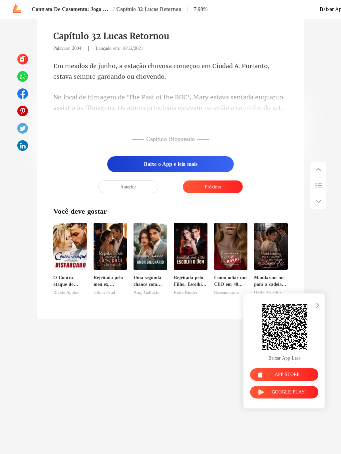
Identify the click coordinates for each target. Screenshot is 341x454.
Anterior (128, 186)
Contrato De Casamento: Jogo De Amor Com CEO (72, 9)
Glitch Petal (104, 292)
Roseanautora (226, 292)
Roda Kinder (185, 292)
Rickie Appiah (66, 292)
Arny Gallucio (147, 292)
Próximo (213, 186)
